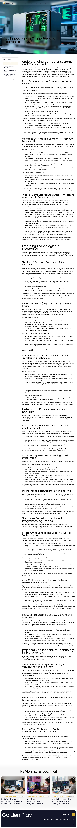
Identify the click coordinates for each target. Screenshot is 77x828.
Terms (69, 824)
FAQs (56, 819)
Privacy (65, 824)
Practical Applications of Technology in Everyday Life (10, 78)
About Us (61, 824)
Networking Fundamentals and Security (10, 71)
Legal (73, 824)
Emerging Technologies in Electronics (9, 67)
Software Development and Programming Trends (9, 75)
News (52, 819)
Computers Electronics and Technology (16, 34)
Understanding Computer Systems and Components (11, 63)
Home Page (46, 819)
